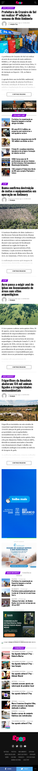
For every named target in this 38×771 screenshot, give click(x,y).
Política (13, 752)
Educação (32, 754)
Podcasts (21, 757)
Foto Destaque (31, 757)
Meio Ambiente (22, 752)
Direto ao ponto (22, 754)
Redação (12, 200)
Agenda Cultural (16, 760)
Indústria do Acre (10, 754)
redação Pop (14, 24)
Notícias (6, 752)
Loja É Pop (26, 760)
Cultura (13, 757)
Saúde (7, 757)
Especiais (31, 752)
